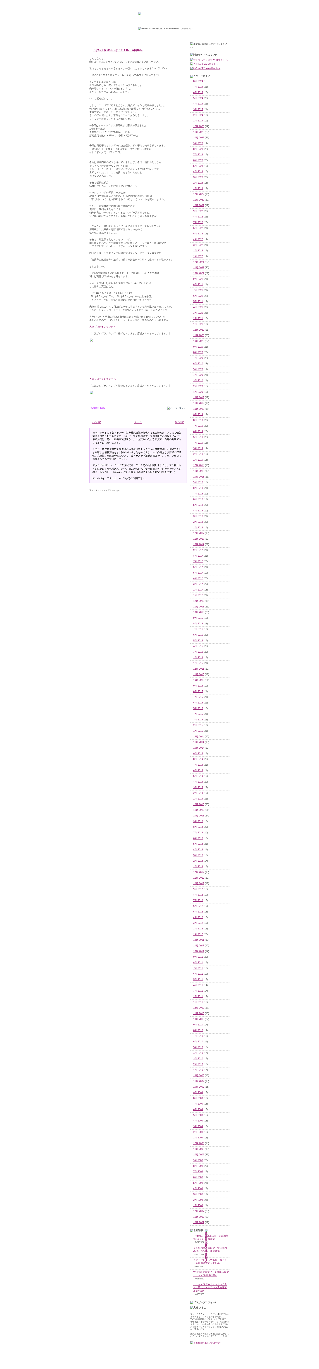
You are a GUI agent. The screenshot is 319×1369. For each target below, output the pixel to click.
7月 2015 (198, 697)
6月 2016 (198, 635)
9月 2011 (198, 957)
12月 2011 (198, 940)
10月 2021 (198, 273)
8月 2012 (198, 894)
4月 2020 (198, 375)
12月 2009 (198, 1075)
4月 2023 (198, 171)
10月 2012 (198, 883)
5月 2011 (198, 979)
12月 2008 (198, 1143)
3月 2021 (198, 313)
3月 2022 (198, 245)
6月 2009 (198, 1109)
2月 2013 (198, 861)
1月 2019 (198, 460)
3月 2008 (198, 1194)
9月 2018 (198, 482)
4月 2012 (198, 917)
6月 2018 (198, 499)
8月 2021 (198, 284)
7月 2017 (198, 561)
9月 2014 (198, 753)
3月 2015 (198, 719)
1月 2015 (198, 731)
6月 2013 (198, 838)
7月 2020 (198, 358)
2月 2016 (198, 657)
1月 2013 (198, 866)
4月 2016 (198, 646)
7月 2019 (198, 426)
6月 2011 (198, 974)
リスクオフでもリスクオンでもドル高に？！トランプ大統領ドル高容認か (210, 1287)
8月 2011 (198, 962)
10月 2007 (198, 1222)
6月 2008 (198, 1177)
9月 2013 (198, 821)
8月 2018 (198, 488)
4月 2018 (198, 510)
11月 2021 (198, 267)
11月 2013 (198, 810)
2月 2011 (198, 996)
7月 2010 (198, 1036)
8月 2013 (198, 827)
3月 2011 (198, 991)
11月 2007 (198, 1217)
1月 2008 (198, 1205)
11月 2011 (198, 945)
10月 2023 (198, 137)
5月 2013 (198, 844)
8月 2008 (198, 1166)
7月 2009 (198, 1103)
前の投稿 (179, 422)
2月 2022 (198, 250)
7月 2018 (198, 493)
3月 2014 (198, 787)
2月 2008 (198, 1200)
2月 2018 (198, 522)
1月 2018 (198, 527)
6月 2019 (198, 431)
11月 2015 (198, 674)
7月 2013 (198, 832)
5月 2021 (198, 301)
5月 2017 (198, 573)
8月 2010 (198, 1030)
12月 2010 (198, 1007)
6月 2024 (198, 92)
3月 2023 (198, 177)
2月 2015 (198, 725)
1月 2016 (198, 663)
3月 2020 (198, 380)
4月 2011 (198, 985)
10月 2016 (198, 612)
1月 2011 (198, 1002)
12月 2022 (198, 194)
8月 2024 (198, 81)
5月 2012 (198, 911)
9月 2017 (198, 550)
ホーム (138, 422)
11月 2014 (198, 742)
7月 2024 (198, 87)
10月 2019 (198, 409)
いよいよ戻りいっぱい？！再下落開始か (118, 50)
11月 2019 (198, 403)
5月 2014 (198, 776)
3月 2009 (198, 1126)
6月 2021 (198, 296)
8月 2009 (198, 1098)
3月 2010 (198, 1058)
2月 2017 (198, 589)
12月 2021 (198, 262)
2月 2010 (198, 1064)
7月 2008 (198, 1171)
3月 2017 (198, 584)
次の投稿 (96, 422)
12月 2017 (198, 533)
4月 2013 (198, 849)
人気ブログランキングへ (102, 326)
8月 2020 (198, 352)
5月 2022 (198, 233)
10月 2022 (198, 205)
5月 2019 (198, 437)
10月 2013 (198, 815)
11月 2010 (198, 1013)
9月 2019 (198, 414)
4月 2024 (198, 103)
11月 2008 (198, 1149)
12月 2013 (198, 804)
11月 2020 (198, 335)
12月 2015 (198, 669)
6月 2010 (198, 1041)
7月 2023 (198, 154)
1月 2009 (198, 1137)
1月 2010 (198, 1070)
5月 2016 (198, 640)
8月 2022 (198, 216)
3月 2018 (198, 516)
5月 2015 (198, 708)
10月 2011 (198, 951)
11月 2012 (198, 878)
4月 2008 (198, 1188)
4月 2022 (198, 239)
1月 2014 (198, 798)
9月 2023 (198, 143)
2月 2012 (198, 928)
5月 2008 (198, 1183)
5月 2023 (198, 166)
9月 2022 (198, 211)
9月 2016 (198, 618)
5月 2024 (198, 98)
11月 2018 (198, 471)
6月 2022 (198, 228)
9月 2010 (198, 1024)
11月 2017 (198, 539)
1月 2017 (198, 595)
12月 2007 (198, 1211)
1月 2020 (198, 392)
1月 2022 (198, 256)
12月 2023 (198, 126)
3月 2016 (198, 652)
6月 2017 (198, 567)
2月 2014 (198, 793)
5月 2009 (198, 1115)
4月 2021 (198, 307)
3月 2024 (198, 109)
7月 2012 (198, 900)
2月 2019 (198, 454)
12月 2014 (198, 736)
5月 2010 (198, 1047)
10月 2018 (198, 477)
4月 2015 (198, 714)
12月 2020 (198, 330)
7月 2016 (198, 629)
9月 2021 (198, 279)
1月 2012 (198, 934)
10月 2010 (198, 1019)
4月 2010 (198, 1053)
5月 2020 (198, 369)
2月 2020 (198, 386)
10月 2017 (198, 544)
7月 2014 (198, 765)
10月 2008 (198, 1154)
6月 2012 (198, 906)
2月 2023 (198, 183)
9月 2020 (198, 347)
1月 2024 (198, 120)
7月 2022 (198, 222)
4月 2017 (198, 578)
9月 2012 (198, 889)
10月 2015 (198, 680)
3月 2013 (198, 855)
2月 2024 (198, 115)
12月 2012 (198, 872)
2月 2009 (198, 1132)
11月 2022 (198, 199)
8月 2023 (198, 149)
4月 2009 (198, 1120)
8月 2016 (198, 623)
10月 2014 (198, 748)
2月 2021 (198, 318)
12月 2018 (198, 465)
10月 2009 (198, 1087)
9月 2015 (198, 685)
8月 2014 (198, 759)
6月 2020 (198, 363)
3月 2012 (198, 923)
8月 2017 (198, 556)
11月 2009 (198, 1081)
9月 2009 (198, 1092)
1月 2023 (198, 188)
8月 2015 (198, 691)
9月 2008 (198, 1160)
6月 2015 (198, 702)
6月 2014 (198, 770)
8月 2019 (198, 420)
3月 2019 (198, 448)
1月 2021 (198, 324)
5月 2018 (198, 505)
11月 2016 (198, 606)
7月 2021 (198, 290)
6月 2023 (198, 160)
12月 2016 (198, 601)
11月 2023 (198, 132)
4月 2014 (198, 782)
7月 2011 (198, 968)
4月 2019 (198, 443)
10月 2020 (198, 341)
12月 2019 (198, 397)
